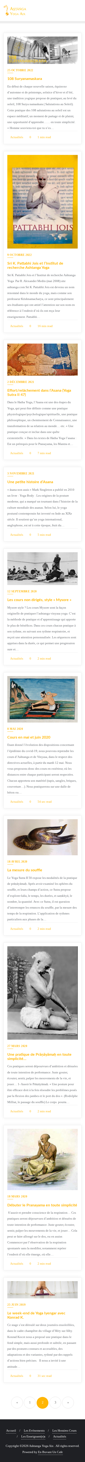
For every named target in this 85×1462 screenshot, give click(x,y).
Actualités (16, 137)
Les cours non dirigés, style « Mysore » (39, 600)
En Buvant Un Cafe (50, 1452)
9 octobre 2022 (19, 255)
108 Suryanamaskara (24, 79)
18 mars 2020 (17, 1196)
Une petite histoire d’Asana (30, 482)
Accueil (11, 1430)
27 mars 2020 (17, 1046)
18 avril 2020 (17, 861)
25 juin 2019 (16, 1304)
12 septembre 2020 (22, 591)
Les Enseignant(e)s (33, 1436)
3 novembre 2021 (20, 473)
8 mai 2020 (15, 729)
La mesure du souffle (24, 870)
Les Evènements (34, 1430)
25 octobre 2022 (20, 70)
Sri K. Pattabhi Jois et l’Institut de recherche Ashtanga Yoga (35, 266)
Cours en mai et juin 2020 (28, 737)
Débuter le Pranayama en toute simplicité (42, 1205)
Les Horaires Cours (64, 1430)
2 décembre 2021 (20, 382)
